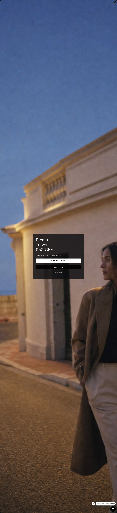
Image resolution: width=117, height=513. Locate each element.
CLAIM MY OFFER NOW (58, 261)
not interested (58, 272)
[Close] (115, 2)
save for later (58, 267)
